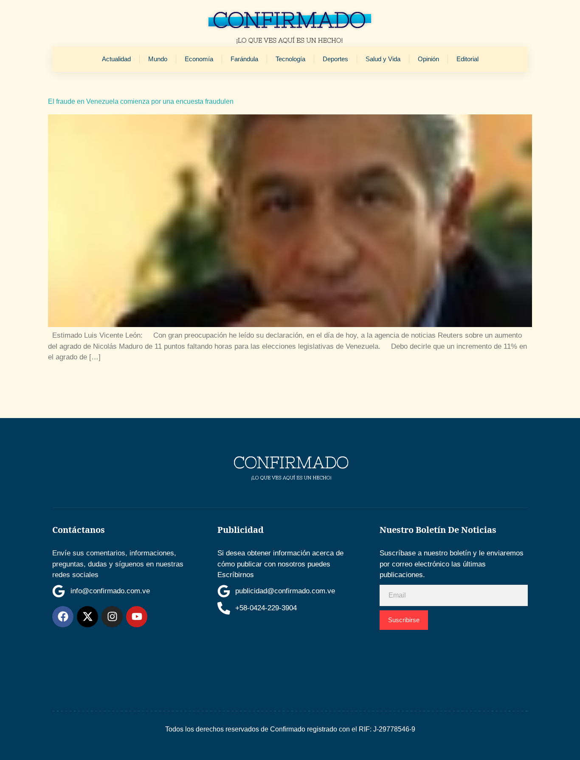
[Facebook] (62, 616)
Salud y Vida (383, 59)
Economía (199, 59)
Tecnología (290, 59)
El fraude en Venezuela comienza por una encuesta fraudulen (141, 101)
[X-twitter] (87, 616)
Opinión (428, 59)
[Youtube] (136, 616)
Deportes (335, 59)
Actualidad (116, 59)
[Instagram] (112, 616)
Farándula (244, 59)
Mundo (157, 59)
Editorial (467, 59)
